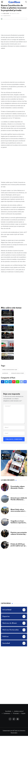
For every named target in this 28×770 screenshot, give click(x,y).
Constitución (5, 377)
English (23, 718)
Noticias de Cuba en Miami (17, 377)
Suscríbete (8, 716)
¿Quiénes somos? (19, 716)
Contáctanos (7, 718)
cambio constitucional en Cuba (9, 374)
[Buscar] (26, 2)
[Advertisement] (14, 70)
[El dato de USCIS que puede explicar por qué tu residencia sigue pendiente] (5, 550)
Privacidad (16, 718)
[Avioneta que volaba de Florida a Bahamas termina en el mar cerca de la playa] (5, 504)
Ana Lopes (6, 18)
